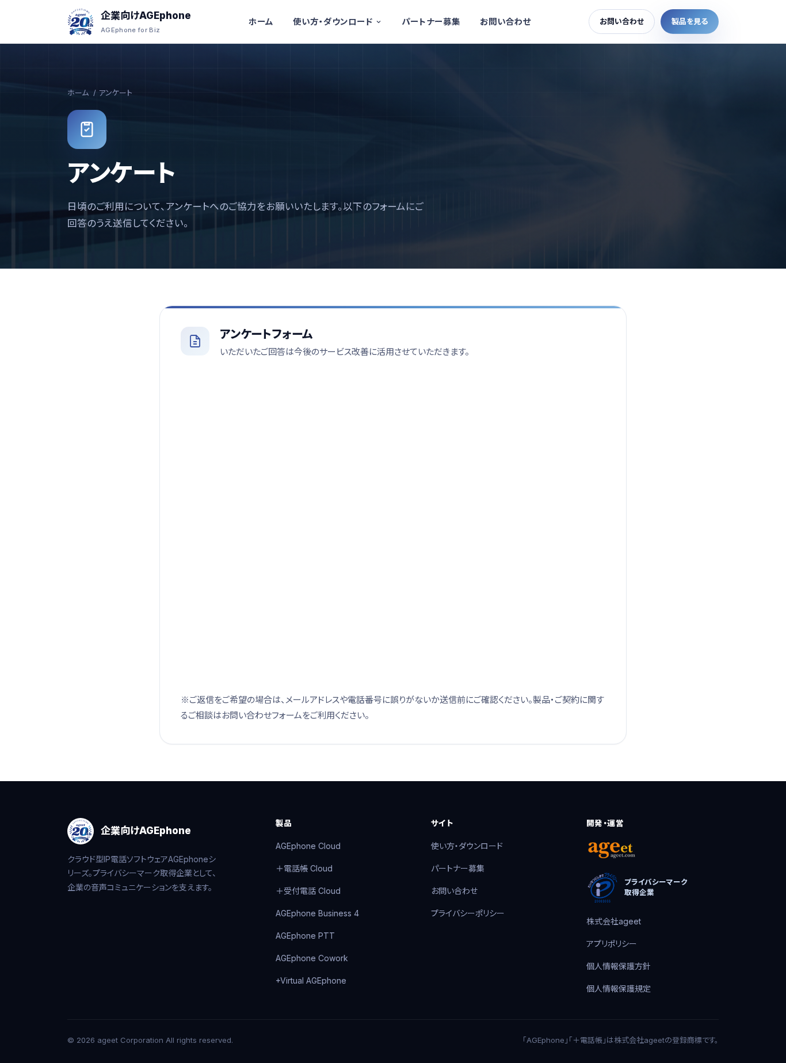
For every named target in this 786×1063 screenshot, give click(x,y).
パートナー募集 (431, 21)
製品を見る (689, 21)
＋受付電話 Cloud (308, 891)
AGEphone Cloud (308, 846)
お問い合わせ (505, 21)
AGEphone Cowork (312, 958)
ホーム (261, 21)
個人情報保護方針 (618, 966)
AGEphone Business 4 (317, 913)
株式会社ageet (613, 921)
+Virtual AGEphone (311, 980)
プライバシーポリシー (468, 913)
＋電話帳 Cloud (304, 868)
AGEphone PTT (305, 935)
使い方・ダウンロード (333, 21)
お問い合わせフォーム (262, 715)
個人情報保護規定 (618, 988)
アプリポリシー (611, 944)
